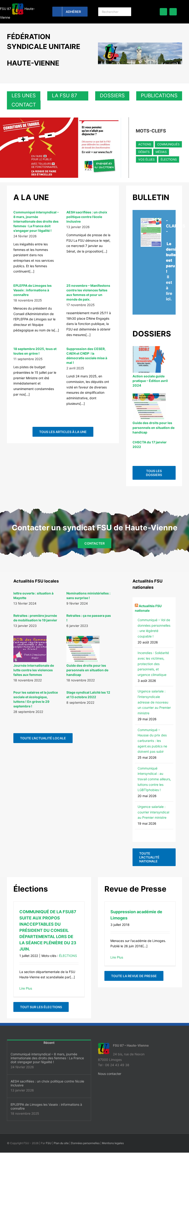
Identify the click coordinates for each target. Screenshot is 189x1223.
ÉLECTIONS (169, 159)
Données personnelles (85, 1143)
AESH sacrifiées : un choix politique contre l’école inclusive (86, 216)
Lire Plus (25, 988)
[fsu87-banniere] (140, 44)
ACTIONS (144, 144)
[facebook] (163, 11)
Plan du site (61, 1143)
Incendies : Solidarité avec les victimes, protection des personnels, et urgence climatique (153, 664)
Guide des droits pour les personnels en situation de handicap (153, 427)
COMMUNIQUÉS (168, 144)
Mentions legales (113, 1143)
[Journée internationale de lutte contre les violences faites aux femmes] (30, 649)
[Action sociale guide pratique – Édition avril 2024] (149, 359)
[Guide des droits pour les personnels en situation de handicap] (149, 406)
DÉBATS (144, 152)
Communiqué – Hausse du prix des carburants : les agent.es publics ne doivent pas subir (152, 741)
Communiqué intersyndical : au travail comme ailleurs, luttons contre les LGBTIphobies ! (154, 779)
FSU (48, 1143)
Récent (49, 1043)
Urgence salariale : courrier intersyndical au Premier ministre (153, 812)
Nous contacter (109, 1074)
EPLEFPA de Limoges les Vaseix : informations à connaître (32, 290)
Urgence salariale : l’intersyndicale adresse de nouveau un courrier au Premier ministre (154, 702)
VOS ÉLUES (146, 159)
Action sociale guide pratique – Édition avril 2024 (150, 380)
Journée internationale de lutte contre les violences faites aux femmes (33, 670)
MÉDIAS (161, 152)
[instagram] (173, 11)
